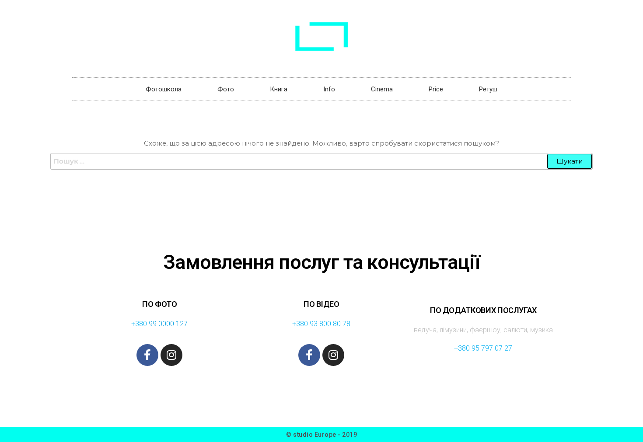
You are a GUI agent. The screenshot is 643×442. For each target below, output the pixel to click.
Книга (278, 89)
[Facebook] (147, 355)
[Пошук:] (321, 161)
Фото (225, 89)
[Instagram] (171, 355)
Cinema (382, 89)
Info (329, 89)
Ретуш (488, 89)
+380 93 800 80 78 (321, 324)
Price (436, 89)
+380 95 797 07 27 (483, 348)
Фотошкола (164, 89)
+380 (140, 324)
